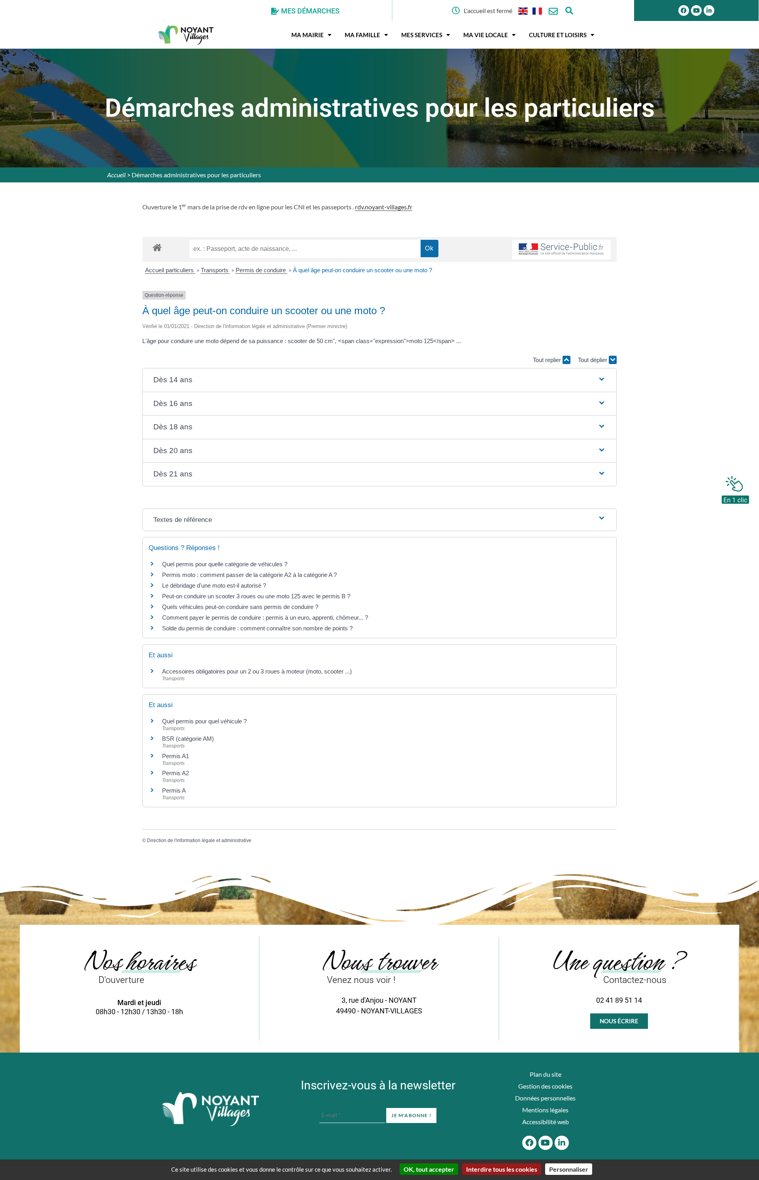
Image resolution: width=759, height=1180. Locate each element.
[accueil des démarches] (157, 247)
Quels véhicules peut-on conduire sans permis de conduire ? (240, 606)
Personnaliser (568, 1169)
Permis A (174, 790)
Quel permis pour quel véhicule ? (204, 721)
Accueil (116, 174)
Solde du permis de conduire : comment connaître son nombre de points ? (257, 628)
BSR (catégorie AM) (188, 738)
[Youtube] (696, 10)
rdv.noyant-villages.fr (383, 207)
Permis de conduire (261, 270)
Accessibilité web (545, 1121)
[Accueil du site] (210, 1109)
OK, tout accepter (429, 1169)
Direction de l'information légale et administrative (199, 840)
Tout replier (548, 360)
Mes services (421, 34)
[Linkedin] (709, 10)
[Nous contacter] (553, 11)
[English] (523, 10)
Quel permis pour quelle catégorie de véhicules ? (224, 564)
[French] (537, 10)
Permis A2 (175, 773)
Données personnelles (545, 1098)
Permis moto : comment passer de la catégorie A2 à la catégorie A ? (249, 574)
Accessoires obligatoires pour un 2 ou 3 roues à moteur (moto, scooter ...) (257, 671)
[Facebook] (683, 10)
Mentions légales (545, 1110)
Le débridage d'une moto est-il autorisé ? (214, 585)
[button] (379, 380)
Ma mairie (307, 34)
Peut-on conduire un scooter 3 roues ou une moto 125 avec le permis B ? (256, 596)
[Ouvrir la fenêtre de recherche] (569, 10)
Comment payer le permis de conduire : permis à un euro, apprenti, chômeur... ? (265, 617)
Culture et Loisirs (558, 34)
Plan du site (545, 1074)
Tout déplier (593, 360)
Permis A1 (175, 756)
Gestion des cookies (545, 1086)
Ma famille (362, 34)
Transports (215, 270)
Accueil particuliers (170, 270)
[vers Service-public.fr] (561, 249)
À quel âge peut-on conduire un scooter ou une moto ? (362, 270)
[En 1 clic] (735, 488)
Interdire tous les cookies (501, 1169)
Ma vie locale (485, 34)
